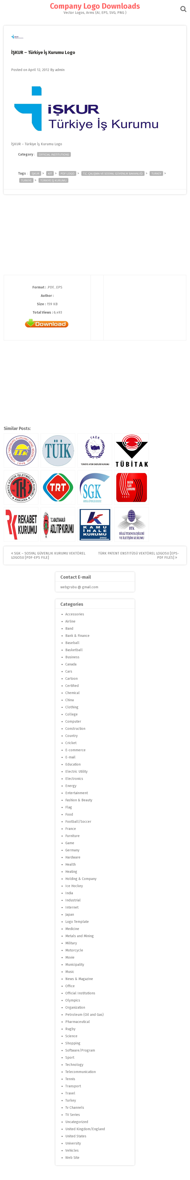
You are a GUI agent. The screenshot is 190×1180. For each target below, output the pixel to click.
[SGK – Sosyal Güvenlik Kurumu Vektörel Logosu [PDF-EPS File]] (94, 487)
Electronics (74, 779)
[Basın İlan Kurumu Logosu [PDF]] (131, 487)
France (70, 829)
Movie (69, 957)
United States (75, 1136)
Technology (74, 1065)
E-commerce (75, 750)
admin (60, 70)
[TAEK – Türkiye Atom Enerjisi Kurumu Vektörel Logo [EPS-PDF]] (94, 450)
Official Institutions (54, 154)
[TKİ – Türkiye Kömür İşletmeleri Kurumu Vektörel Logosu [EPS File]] (21, 487)
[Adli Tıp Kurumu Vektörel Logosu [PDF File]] (58, 524)
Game (69, 843)
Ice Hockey (74, 886)
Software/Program (80, 1050)
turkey (156, 173)
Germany (72, 850)
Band (69, 628)
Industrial (73, 900)
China (69, 700)
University (73, 1143)
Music (69, 972)
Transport (73, 1086)
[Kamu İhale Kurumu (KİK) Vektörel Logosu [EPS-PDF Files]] (94, 524)
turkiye (26, 180)
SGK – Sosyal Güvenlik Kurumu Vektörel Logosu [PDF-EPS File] (48, 555)
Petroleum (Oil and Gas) (84, 1015)
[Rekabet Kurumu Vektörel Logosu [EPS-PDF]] (21, 524)
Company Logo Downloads (95, 6)
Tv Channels (74, 1108)
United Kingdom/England (85, 1129)
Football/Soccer (78, 822)
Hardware (72, 857)
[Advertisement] (95, 240)
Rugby (70, 1029)
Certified (72, 686)
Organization (75, 1007)
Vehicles (72, 1150)
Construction (75, 729)
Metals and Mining (79, 936)
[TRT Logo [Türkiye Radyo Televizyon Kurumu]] (58, 487)
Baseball (72, 643)
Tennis (70, 1079)
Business (72, 657)
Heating (71, 872)
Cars (68, 671)
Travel (70, 1093)
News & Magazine (79, 979)
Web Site (72, 1158)
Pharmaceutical (77, 1022)
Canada (70, 664)
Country (71, 736)
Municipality (74, 965)
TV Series (72, 1115)
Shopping (72, 1043)
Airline (70, 621)
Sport (69, 1057)
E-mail (70, 757)
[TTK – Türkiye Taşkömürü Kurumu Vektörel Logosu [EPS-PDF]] (21, 450)
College (71, 714)
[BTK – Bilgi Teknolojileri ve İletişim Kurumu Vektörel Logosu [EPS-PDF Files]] (131, 524)
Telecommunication (80, 1072)
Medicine (72, 929)
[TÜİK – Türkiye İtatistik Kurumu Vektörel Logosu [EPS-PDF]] (58, 450)
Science (71, 1036)
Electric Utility (76, 771)
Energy (70, 786)
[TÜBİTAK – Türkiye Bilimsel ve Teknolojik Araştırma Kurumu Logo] (131, 450)
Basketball (74, 650)
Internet (71, 907)
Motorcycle (74, 950)
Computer (73, 721)
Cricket (70, 743)
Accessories (74, 614)
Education (73, 764)
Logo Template (77, 922)
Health (70, 864)
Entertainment (76, 793)
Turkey (70, 1100)
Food (69, 814)
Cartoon (71, 679)
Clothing (71, 707)
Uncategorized (76, 1122)
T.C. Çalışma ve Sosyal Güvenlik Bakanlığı (113, 173)
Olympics (72, 1000)
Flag (68, 807)
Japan (69, 914)
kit (50, 173)
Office (70, 986)
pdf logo (67, 173)
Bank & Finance (77, 636)
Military (71, 943)
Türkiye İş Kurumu (53, 180)
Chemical (72, 693)
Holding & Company (80, 879)
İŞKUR (35, 173)
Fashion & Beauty (78, 800)
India (69, 893)
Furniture (72, 836)
